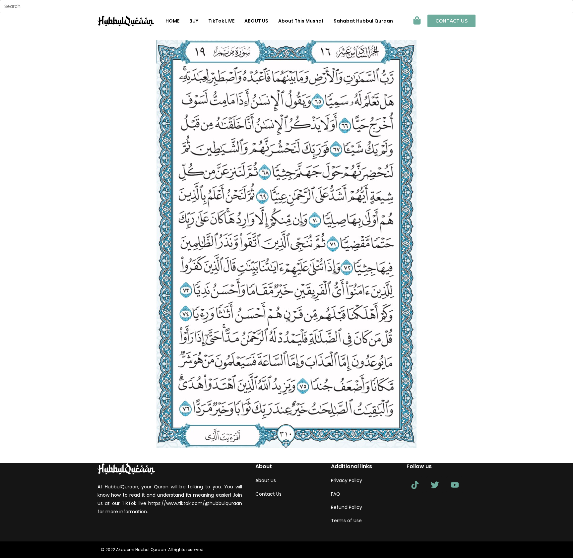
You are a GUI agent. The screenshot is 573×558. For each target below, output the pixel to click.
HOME (172, 21)
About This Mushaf (301, 21)
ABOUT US (256, 21)
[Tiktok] (415, 484)
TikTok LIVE (221, 21)
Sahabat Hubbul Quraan (363, 21)
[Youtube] (454, 484)
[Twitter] (434, 484)
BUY (193, 21)
